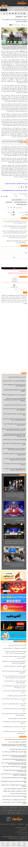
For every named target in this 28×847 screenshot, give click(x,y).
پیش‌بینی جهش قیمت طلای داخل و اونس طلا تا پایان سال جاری (14, 414)
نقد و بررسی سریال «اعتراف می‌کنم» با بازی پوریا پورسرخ (14, 405)
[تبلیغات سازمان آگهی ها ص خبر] (13, 636)
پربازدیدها (19, 845)
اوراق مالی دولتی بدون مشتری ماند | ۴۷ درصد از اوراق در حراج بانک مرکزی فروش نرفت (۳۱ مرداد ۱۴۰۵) (14, 756)
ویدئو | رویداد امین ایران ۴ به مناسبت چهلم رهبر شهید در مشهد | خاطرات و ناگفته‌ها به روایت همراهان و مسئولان (14, 542)
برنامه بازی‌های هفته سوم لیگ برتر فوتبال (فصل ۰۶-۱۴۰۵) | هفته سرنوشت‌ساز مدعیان (14, 385)
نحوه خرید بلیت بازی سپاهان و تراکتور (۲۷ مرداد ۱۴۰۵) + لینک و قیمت (13, 699)
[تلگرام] (14, 207)
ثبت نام (3, 5)
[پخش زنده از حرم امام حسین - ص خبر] (13, 575)
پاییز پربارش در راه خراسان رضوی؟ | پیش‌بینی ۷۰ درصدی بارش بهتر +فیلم (13, 704)
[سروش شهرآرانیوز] (9, 13)
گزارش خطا (3, 196)
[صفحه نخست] (13, 844)
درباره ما (25, 807)
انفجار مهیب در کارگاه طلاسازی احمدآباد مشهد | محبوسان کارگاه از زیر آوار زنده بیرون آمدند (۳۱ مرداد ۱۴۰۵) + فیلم (13, 429)
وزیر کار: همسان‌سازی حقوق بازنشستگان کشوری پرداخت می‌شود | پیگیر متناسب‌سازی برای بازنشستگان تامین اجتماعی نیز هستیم (14, 232)
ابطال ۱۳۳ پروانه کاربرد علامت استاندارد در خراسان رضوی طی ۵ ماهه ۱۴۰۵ (14, 802)
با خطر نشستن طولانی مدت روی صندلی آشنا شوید (10, 10)
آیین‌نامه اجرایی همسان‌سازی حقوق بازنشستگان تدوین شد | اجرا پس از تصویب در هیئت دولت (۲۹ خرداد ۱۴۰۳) (14, 236)
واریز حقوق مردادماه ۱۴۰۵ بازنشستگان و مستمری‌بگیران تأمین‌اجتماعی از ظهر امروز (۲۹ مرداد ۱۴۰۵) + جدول (15, 652)
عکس (3, 845)
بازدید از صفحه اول (23, 212)
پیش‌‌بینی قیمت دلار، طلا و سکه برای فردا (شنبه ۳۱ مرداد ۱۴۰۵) (13, 395)
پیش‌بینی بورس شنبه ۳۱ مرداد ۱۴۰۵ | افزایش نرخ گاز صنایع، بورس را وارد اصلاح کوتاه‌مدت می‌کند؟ (14, 419)
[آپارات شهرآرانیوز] (21, 13)
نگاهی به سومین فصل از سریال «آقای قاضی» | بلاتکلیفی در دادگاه (14, 667)
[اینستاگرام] (13, 607)
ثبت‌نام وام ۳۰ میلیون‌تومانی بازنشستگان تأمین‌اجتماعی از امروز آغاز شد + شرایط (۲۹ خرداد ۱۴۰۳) (14, 222)
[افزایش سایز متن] (24, 187)
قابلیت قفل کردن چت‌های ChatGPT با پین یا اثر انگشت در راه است (14, 752)
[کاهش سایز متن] (19, 187)
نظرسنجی (18, 813)
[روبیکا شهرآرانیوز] (18, 13)
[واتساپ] (8, 207)
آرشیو (24, 810)
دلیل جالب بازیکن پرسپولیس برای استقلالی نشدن (16, 695)
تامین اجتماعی (19, 16)
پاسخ (25, 292)
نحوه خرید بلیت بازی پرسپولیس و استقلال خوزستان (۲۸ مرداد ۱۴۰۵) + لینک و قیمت (13, 657)
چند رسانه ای (8, 845)
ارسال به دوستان (10, 212)
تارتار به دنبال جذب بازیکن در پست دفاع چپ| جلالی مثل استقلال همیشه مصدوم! (14, 682)
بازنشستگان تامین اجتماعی (17, 200)
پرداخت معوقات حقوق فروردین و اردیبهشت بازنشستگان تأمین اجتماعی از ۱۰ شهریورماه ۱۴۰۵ (14, 686)
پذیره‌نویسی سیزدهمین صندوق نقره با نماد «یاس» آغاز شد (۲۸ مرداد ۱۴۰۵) (13, 722)
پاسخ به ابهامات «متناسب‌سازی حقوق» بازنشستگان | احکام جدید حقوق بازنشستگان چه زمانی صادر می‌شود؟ (14, 227)
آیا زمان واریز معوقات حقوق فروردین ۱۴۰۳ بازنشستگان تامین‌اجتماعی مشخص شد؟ (16, 241)
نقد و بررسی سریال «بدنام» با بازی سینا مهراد (17, 377)
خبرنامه (12, 215)
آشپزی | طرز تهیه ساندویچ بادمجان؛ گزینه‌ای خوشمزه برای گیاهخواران (14, 390)
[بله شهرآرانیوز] (24, 13)
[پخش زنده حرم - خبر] (13, 626)
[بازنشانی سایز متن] (21, 187)
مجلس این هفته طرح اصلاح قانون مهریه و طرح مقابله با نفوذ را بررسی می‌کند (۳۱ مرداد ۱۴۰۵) (14, 759)
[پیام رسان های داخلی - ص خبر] (13, 598)
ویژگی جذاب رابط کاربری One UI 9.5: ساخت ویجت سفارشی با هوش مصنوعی (14, 767)
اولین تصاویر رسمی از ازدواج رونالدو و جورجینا (16, 718)
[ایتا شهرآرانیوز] (15, 13)
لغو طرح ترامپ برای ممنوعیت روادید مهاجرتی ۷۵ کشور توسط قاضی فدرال (13, 782)
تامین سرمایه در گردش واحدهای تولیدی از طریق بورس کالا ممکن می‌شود (14, 778)
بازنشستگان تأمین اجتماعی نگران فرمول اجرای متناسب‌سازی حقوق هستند (12, 142)
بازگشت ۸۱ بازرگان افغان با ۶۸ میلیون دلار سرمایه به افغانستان (14, 791)
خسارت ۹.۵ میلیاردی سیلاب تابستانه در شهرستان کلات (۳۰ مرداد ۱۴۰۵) (14, 464)
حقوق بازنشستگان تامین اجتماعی (20, 202)
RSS (9, 813)
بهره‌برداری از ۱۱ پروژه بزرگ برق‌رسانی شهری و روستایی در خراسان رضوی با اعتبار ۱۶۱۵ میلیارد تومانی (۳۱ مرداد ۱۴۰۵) (13, 763)
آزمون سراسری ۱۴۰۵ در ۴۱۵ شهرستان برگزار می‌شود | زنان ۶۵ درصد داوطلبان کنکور (14, 732)
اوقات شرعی (10, 810)
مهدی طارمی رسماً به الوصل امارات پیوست (17, 793)
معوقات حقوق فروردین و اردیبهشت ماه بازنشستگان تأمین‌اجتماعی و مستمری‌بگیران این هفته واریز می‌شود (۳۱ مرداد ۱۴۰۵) (14, 400)
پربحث (22, 641)
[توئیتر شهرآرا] (7, 13)
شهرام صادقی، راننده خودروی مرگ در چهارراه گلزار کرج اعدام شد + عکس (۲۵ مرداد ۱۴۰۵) (13, 714)
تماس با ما (20, 807)
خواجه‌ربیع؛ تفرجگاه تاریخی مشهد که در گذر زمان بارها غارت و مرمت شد (14, 691)
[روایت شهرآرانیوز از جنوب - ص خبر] (13, 587)
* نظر (14, 257)
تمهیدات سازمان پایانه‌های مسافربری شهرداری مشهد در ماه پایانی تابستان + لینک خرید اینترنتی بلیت (14, 459)
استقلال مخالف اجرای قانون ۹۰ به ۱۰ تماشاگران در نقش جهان (14, 381)
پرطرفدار (16, 641)
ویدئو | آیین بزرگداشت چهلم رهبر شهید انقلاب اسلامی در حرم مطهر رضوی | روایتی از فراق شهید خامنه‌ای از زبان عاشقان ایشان (14, 495)
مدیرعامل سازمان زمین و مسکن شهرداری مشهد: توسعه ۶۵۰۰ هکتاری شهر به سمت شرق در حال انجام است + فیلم (14, 677)
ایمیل (26, 252)
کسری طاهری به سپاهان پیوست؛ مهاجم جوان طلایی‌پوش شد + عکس (13, 727)
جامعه (25, 16)
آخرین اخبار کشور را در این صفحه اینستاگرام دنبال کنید (12, 190)
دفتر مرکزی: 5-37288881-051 (21, 827)
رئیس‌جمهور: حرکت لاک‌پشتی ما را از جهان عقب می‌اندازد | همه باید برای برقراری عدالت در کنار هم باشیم (13, 774)
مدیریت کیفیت (4, 807)
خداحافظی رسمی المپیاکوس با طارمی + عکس (17, 742)
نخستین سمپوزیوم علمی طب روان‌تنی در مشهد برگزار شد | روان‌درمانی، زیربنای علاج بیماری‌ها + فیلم (14, 564)
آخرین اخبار (24, 845)
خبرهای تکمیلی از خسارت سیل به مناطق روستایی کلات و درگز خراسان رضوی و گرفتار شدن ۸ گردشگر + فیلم (14, 449)
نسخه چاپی (24, 215)
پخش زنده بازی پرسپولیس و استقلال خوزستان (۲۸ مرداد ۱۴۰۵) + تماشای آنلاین (13, 672)
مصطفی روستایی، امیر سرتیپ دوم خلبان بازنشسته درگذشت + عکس (13, 709)
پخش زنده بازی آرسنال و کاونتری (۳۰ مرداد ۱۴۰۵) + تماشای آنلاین (14, 444)
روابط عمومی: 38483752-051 (21, 832)
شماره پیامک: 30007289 (22, 834)
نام (26, 248)
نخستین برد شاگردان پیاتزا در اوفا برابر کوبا (17, 749)
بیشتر (3, 475)
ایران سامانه (17, 840)
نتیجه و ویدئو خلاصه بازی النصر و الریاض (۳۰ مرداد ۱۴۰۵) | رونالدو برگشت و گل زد (14, 409)
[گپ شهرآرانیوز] (12, 13)
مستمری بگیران (9, 202)
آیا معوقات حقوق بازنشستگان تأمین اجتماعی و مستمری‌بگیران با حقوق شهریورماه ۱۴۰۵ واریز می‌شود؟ (13, 662)
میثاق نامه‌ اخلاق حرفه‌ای (13, 807)
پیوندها (20, 810)
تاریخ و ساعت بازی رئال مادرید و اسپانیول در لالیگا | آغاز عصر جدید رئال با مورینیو (14, 454)
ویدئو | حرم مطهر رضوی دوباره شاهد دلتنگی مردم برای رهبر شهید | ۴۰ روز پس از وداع (14, 519)
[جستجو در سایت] (3, 3)
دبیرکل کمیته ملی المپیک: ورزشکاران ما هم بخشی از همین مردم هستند (14, 796)
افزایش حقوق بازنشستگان (21, 204)
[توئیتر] (11, 207)
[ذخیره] (26, 187)
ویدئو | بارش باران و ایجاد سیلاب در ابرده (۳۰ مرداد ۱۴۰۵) (14, 439)
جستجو (13, 813)
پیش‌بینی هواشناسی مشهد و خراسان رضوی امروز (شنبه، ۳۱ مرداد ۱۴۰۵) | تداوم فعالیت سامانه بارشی (14, 469)
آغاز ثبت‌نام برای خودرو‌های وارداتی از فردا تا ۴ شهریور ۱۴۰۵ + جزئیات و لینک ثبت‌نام (14, 770)
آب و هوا (15, 810)
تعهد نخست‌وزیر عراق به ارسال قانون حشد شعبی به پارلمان (14, 788)
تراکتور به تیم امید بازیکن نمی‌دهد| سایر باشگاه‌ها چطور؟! (15, 739)
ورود (6, 5)
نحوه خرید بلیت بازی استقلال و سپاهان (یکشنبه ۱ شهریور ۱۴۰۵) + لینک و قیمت (14, 424)
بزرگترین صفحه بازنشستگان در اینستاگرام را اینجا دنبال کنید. (16, 183)
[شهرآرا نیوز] (22, 2)
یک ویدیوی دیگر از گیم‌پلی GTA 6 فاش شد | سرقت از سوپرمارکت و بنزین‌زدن (13, 785)
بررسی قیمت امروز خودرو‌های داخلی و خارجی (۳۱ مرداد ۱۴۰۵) (14, 799)
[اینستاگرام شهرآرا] (4, 13)
